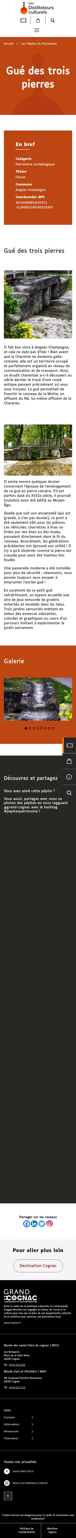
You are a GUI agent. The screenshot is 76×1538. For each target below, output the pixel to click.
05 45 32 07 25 (17, 1387)
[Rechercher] (52, 20)
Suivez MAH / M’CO (23, 1471)
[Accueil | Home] (38, 8)
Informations (11, 1424)
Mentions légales (52, 1531)
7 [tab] (49, 728)
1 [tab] (26, 728)
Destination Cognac (38, 1266)
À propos (9, 1417)
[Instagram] (49, 1223)
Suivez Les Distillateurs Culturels (30, 1483)
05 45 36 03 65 (17, 1365)
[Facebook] (26, 1223)
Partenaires (11, 1438)
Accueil (8, 43)
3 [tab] (34, 728)
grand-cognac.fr (12, 1322)
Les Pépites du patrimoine (39, 43)
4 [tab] (38, 728)
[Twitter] (41, 1223)
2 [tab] (30, 728)
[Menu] (37, 30)
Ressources (11, 1431)
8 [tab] (53, 728)
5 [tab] (41, 728)
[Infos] (69, 777)
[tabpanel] (38, 699)
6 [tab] (45, 728)
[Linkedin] (34, 1223)
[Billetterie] (23, 20)
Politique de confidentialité (26, 1531)
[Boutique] (38, 20)
